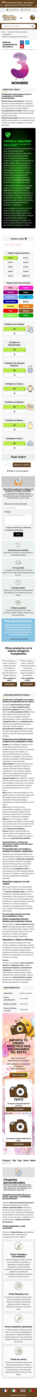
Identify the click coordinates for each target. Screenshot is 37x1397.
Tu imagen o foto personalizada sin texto (18, 1139)
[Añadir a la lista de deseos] (15, 661)
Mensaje (7, 512)
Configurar (10, 684)
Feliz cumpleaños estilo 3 (27, 679)
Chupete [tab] (6, 1160)
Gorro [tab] (26, 1160)
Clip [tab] (14, 1160)
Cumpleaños (18, 653)
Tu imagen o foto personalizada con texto (18, 1104)
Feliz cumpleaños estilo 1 (9, 679)
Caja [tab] (19, 1160)
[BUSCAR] (33, 26)
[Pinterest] (22, 46)
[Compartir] (22, 42)
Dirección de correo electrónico (15, 504)
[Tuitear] (27, 42)
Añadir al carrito (22, 465)
